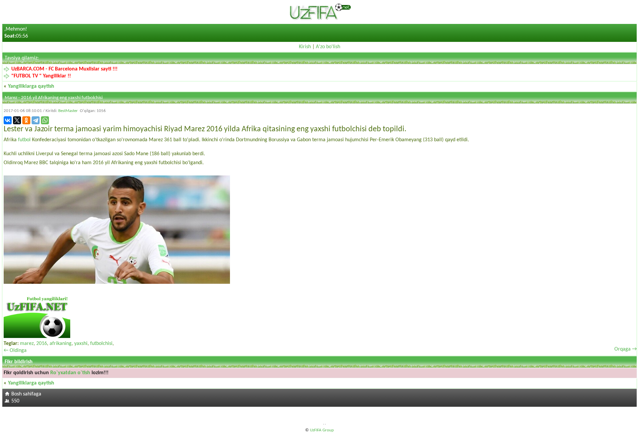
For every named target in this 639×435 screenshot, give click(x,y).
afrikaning (61, 343)
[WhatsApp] (45, 120)
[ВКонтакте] (8, 120)
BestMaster (68, 111)
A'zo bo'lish (328, 47)
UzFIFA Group (322, 430)
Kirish (305, 47)
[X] (17, 120)
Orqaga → (625, 349)
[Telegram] (36, 120)
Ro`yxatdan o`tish (70, 373)
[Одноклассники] (26, 120)
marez (27, 343)
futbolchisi (101, 343)
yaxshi (81, 343)
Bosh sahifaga (26, 394)
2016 (41, 343)
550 (15, 401)
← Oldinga (15, 350)
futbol (24, 140)
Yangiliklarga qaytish (31, 86)
